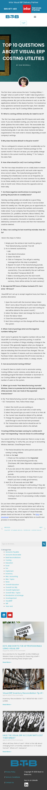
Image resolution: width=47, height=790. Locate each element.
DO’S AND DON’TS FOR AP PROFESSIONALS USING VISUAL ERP (22, 647)
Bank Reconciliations (13, 558)
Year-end (9, 606)
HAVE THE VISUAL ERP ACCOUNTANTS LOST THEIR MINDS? (23, 736)
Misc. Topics (10, 579)
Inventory (9, 574)
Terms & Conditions (12, 777)
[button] (35, 16)
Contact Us (9, 783)
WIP (7, 604)
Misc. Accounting (12, 576)
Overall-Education (12, 585)
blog (37, 514)
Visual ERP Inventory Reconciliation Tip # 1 (23, 693)
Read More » (7, 662)
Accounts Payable (12, 552)
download (4, 517)
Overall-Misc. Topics (13, 593)
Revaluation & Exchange (15, 595)
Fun (7, 568)
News (8, 582)
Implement (10, 571)
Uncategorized (11, 598)
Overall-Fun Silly (11, 587)
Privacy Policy (10, 772)
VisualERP (9, 601)
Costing (8, 560)
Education (9, 563)
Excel (7, 566)
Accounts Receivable (13, 555)
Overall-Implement (13, 590)
